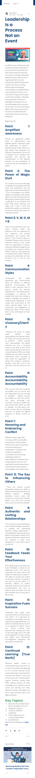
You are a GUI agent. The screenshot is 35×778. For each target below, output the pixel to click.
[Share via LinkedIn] (15, 731)
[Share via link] (19, 731)
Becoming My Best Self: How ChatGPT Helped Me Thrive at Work (17, 767)
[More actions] (29, 14)
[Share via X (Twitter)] (10, 731)
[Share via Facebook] (6, 731)
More (15, 4)
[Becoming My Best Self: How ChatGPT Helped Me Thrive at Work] (18, 755)
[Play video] (17, 55)
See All (28, 744)
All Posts (7, 4)
